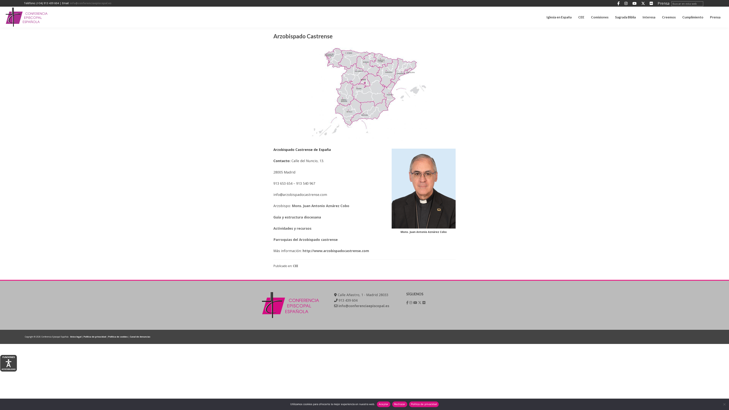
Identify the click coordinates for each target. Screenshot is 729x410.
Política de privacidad (95, 336)
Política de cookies (118, 336)
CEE (295, 266)
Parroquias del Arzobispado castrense (305, 239)
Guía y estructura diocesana (297, 217)
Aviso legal (75, 336)
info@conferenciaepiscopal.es (90, 3)
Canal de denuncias (140, 336)
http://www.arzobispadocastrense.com (336, 250)
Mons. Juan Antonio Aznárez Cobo (320, 205)
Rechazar (399, 404)
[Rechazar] (724, 404)
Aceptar (383, 404)
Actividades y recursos (292, 228)
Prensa (664, 3)
